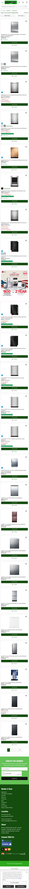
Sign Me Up (14, 778)
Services (3, 795)
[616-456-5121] (23, 2)
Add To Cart (14, 42)
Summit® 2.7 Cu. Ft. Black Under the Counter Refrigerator (11, 708)
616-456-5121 (8, 819)
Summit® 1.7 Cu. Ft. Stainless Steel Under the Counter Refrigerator (13, 550)
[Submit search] (25, 6)
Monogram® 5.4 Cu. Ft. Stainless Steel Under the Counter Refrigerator (14, 66)
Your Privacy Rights (14, 882)
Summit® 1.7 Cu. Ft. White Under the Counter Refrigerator (11, 629)
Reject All (8, 886)
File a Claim (4, 806)
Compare (15, 45)
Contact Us (4, 802)
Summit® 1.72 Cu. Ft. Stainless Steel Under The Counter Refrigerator (13, 656)
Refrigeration (14, 10)
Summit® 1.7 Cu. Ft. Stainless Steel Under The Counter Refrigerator (13, 603)
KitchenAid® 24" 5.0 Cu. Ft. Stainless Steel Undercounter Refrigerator (14, 128)
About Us (3, 797)
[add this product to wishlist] (26, 21)
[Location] (19, 2)
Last (20, 750)
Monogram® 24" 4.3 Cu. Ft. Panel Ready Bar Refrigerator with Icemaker (14, 160)
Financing (3, 799)
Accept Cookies (20, 886)
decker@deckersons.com (11, 821)
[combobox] (21, 16)
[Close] (26, 872)
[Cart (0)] (26, 2)
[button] (2, 2)
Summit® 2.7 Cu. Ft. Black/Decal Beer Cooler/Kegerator (11, 682)
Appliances (9, 10)
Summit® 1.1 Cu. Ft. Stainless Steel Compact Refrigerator (11, 497)
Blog (2, 800)
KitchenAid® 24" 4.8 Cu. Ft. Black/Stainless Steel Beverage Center (13, 190)
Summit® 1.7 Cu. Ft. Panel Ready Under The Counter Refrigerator (13, 524)
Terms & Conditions (14, 868)
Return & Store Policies (7, 807)
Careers (3, 804)
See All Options (9, 126)
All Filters (8, 15)
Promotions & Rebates (6, 794)
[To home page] (11, 2)
